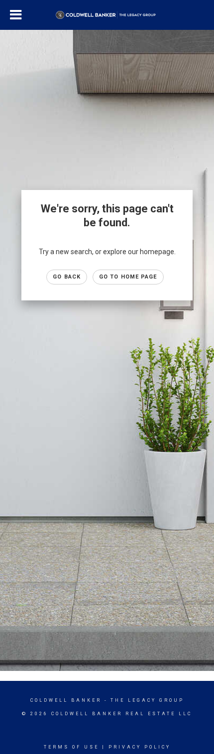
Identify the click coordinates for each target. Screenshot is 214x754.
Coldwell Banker (66, 700)
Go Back (67, 277)
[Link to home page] (107, 15)
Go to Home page (128, 277)
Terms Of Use (71, 747)
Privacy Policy (139, 747)
